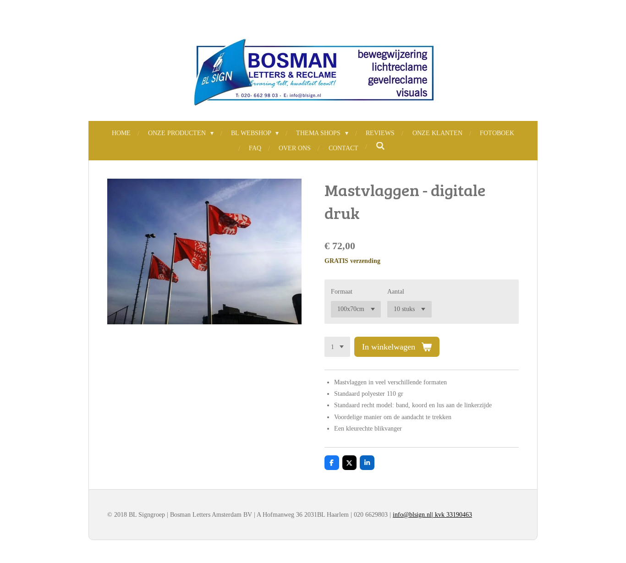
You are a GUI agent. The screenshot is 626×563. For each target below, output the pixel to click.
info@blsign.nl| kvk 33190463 (432, 514)
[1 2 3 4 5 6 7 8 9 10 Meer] (337, 347)
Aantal (395, 291)
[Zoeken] (380, 146)
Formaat (341, 291)
